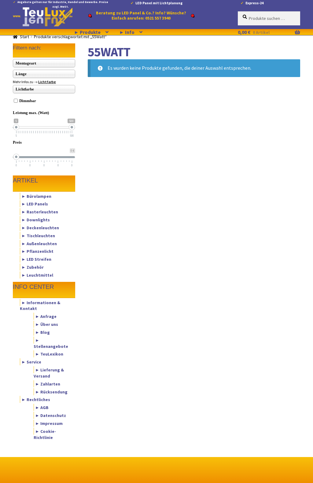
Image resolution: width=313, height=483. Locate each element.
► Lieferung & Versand (49, 373)
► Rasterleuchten (39, 212)
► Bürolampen (36, 196)
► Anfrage (46, 316)
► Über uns (46, 324)
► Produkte (87, 32)
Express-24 (254, 3)
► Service (31, 362)
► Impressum (49, 423)
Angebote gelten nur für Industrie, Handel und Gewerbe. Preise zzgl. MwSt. (62, 3)
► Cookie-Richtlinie (45, 434)
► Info (126, 32)
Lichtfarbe (47, 81)
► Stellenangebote (51, 343)
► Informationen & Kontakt (40, 305)
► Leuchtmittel (37, 275)
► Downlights (35, 220)
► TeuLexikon (49, 354)
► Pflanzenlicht (37, 251)
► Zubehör (32, 267)
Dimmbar (27, 100)
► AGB (42, 407)
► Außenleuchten (39, 243)
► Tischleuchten (38, 235)
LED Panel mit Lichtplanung (158, 3)
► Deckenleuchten (40, 227)
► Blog (42, 332)
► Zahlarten (47, 383)
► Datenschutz (50, 415)
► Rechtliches (35, 399)
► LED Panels (34, 204)
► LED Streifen (36, 259)
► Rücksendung (51, 391)
